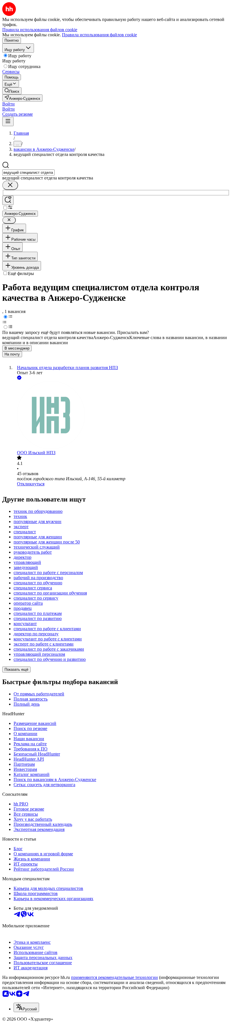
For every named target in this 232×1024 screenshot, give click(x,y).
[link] (12, 90)
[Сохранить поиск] (8, 200)
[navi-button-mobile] (8, 121)
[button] (8, 103)
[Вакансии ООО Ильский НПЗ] (121, 415)
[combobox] (28, 172)
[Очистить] (10, 185)
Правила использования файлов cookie (99, 34)
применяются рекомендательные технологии (114, 977)
